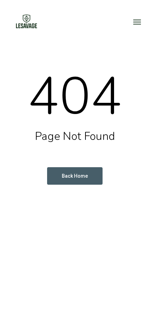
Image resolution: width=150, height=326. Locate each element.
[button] (137, 21)
